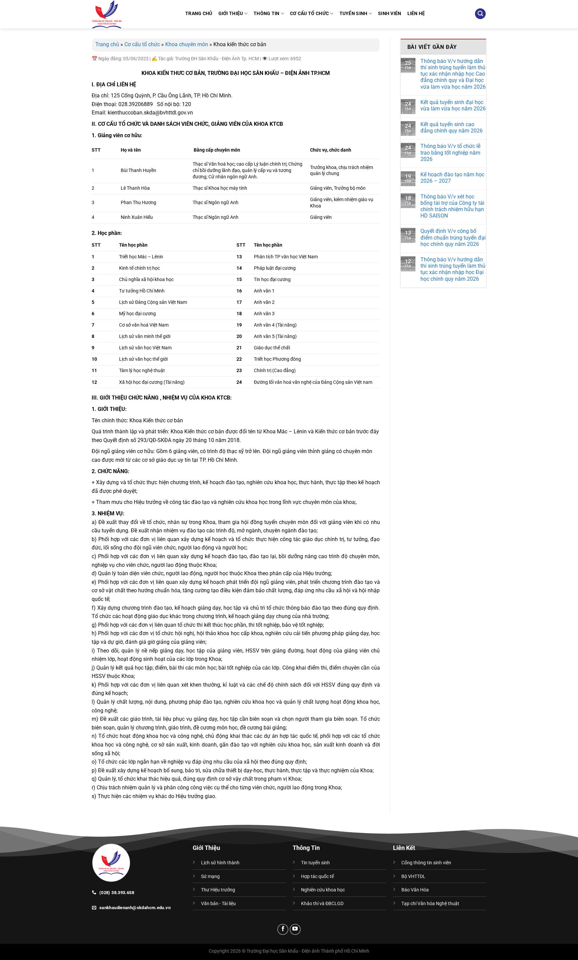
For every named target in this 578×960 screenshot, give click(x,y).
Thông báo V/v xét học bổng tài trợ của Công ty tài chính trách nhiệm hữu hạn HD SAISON (452, 206)
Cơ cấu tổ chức (142, 44)
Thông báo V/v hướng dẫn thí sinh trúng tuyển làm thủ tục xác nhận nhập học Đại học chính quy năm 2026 (452, 269)
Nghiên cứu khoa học (323, 890)
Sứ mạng (210, 876)
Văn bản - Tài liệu (218, 903)
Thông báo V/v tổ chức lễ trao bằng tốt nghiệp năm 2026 (450, 152)
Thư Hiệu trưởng (218, 890)
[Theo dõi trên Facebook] (282, 929)
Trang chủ (107, 44)
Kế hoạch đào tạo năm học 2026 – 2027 (452, 177)
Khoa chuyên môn (186, 44)
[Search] (480, 13)
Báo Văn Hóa (415, 890)
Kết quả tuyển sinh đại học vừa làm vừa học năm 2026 (453, 105)
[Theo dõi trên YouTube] (295, 929)
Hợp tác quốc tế (317, 876)
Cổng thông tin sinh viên (426, 863)
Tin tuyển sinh (315, 863)
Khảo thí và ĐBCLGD (322, 903)
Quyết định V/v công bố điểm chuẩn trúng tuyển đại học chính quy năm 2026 (453, 237)
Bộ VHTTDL (413, 876)
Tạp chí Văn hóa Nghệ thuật (430, 903)
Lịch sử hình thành (220, 863)
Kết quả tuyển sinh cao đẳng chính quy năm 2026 (451, 127)
